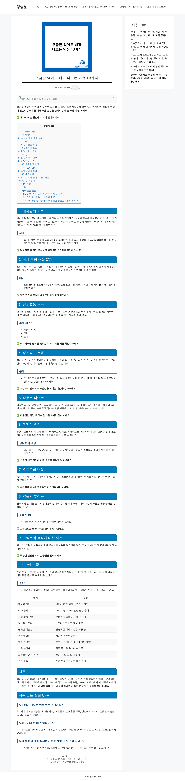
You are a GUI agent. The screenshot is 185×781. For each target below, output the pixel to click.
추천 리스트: (29, 147)
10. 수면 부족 (26, 180)
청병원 (22, 7)
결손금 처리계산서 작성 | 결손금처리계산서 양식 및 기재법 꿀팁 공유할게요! (149, 47)
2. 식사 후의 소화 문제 (30, 138)
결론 (22, 187)
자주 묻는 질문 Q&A (29, 190)
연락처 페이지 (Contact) (131, 6)
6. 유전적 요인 (26, 161)
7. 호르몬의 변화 (27, 167)
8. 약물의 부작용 (27, 170)
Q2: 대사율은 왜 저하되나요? (38, 197)
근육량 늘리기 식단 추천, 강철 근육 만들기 (68, 762)
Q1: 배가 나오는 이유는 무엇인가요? (41, 193)
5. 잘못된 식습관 (27, 157)
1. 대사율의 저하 (27, 131)
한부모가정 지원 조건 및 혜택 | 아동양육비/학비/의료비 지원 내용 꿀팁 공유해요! (149, 78)
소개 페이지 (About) (156, 6)
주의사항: (28, 174)
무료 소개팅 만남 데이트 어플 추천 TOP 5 (68, 759)
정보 (67, 756)
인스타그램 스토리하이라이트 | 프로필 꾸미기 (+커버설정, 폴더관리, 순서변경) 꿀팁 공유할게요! (149, 58)
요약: (26, 184)
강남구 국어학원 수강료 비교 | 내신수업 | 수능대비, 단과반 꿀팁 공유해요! (149, 35)
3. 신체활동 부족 (27, 144)
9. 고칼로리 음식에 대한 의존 (33, 177)
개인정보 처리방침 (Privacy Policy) (98, 6)
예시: (25, 141)
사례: (25, 134)
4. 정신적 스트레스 (28, 151)
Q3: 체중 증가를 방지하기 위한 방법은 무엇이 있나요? (50, 200)
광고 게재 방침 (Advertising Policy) (60, 6)
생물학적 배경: (30, 164)
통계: (25, 154)
